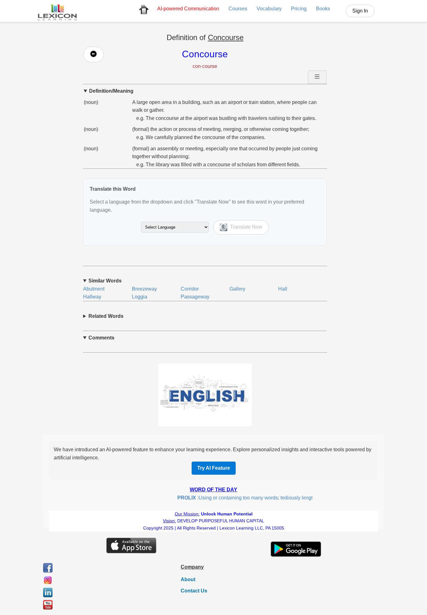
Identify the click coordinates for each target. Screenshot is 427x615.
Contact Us (194, 590)
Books (323, 8)
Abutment (93, 289)
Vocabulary (269, 8)
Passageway (195, 296)
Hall (282, 289)
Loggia (139, 296)
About (188, 579)
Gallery (237, 289)
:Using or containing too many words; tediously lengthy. (242, 497)
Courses (238, 8)
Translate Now (245, 227)
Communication (188, 8)
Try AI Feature (213, 468)
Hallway (92, 296)
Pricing (299, 8)
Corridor (190, 289)
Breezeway (144, 289)
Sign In (360, 10)
